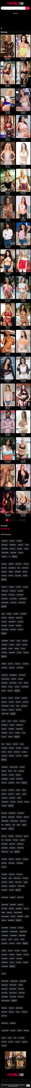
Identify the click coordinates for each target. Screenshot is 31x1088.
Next (24, 520)
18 (20, 520)
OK (28, 1085)
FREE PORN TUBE (5, 528)
